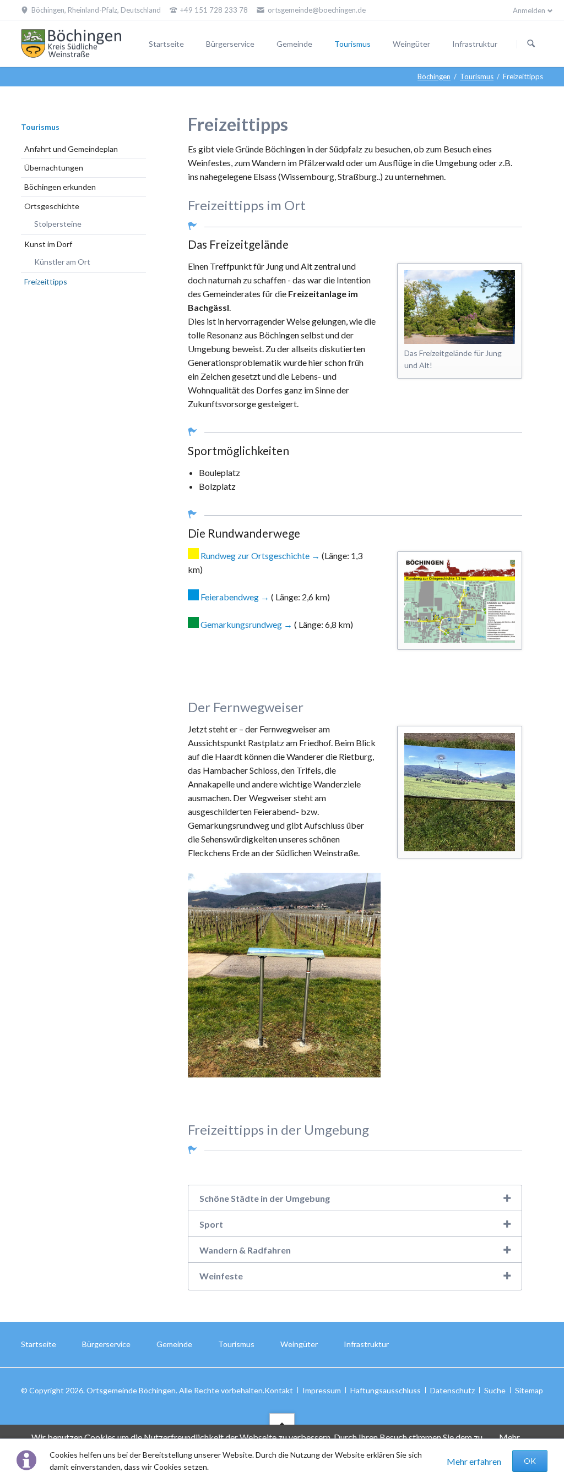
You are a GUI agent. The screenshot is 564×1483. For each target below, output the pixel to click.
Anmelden (529, 10)
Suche (495, 1390)
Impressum (321, 1390)
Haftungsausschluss (385, 1390)
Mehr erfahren (474, 1461)
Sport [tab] (211, 1224)
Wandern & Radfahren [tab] (245, 1250)
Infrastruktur (474, 43)
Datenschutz (452, 1390)
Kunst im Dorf (48, 244)
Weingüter (411, 43)
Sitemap (529, 1390)
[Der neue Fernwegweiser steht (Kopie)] (460, 792)
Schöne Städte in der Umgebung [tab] (264, 1198)
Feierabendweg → (235, 597)
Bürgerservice (230, 43)
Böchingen (434, 76)
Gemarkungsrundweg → (247, 624)
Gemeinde (294, 43)
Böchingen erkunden (60, 186)
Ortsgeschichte (51, 206)
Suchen (531, 44)
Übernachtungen (53, 167)
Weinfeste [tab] (221, 1276)
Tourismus (352, 43)
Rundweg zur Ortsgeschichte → (260, 555)
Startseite (166, 43)
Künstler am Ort (62, 261)
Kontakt (278, 1390)
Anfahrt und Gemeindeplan (71, 149)
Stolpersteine (58, 223)
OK (530, 1460)
